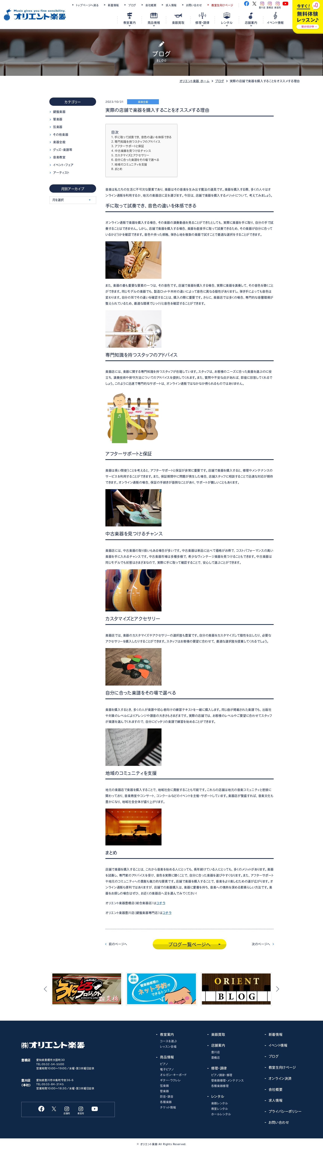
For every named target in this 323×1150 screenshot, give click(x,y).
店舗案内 (251, 22)
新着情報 (113, 5)
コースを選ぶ (168, 1041)
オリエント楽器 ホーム (194, 81)
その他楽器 (60, 134)
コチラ (160, 903)
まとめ (118, 169)
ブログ (132, 5)
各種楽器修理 (220, 1085)
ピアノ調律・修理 (221, 1075)
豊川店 (215, 1052)
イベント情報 (275, 22)
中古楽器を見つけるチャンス (133, 150)
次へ (261, 944)
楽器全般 (59, 142)
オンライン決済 (280, 1078)
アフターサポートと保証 (129, 146)
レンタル (227, 22)
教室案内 (129, 22)
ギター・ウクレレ (170, 1080)
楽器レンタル (219, 1103)
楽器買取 (178, 22)
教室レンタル (219, 1108)
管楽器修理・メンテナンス (227, 1080)
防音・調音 (166, 1096)
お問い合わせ (194, 5)
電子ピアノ (167, 1069)
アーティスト (61, 172)
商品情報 (154, 22)
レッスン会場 (168, 1046)
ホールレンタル (221, 1114)
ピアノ (164, 1064)
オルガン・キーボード (173, 1074)
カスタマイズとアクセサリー (132, 155)
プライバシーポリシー (285, 1111)
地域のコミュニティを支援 (131, 164)
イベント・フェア (63, 164)
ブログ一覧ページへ (189, 944)
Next (276, 989)
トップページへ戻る (87, 5)
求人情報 (171, 5)
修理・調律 (202, 22)
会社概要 (150, 5)
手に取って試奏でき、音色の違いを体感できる (142, 137)
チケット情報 (168, 1107)
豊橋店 (215, 1057)
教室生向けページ (222, 5)
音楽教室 (59, 157)
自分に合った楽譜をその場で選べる (137, 159)
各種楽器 (166, 1102)
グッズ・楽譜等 (62, 149)
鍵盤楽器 (59, 111)
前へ (118, 944)
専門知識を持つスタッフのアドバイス (137, 141)
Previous (46, 989)
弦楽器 (57, 126)
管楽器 (57, 119)
